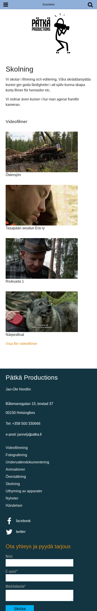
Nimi (9, 556)
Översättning (16, 477)
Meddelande (15, 586)
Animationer (15, 469)
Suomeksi (48, 4)
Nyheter (12, 498)
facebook (23, 521)
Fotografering (16, 455)
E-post (11, 571)
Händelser (14, 505)
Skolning (13, 484)
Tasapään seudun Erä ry (25, 228)
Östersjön (13, 175)
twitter (20, 532)
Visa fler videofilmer (21, 344)
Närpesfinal (15, 335)
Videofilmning (17, 448)
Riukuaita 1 (15, 281)
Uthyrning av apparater (24, 491)
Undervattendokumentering (27, 462)
